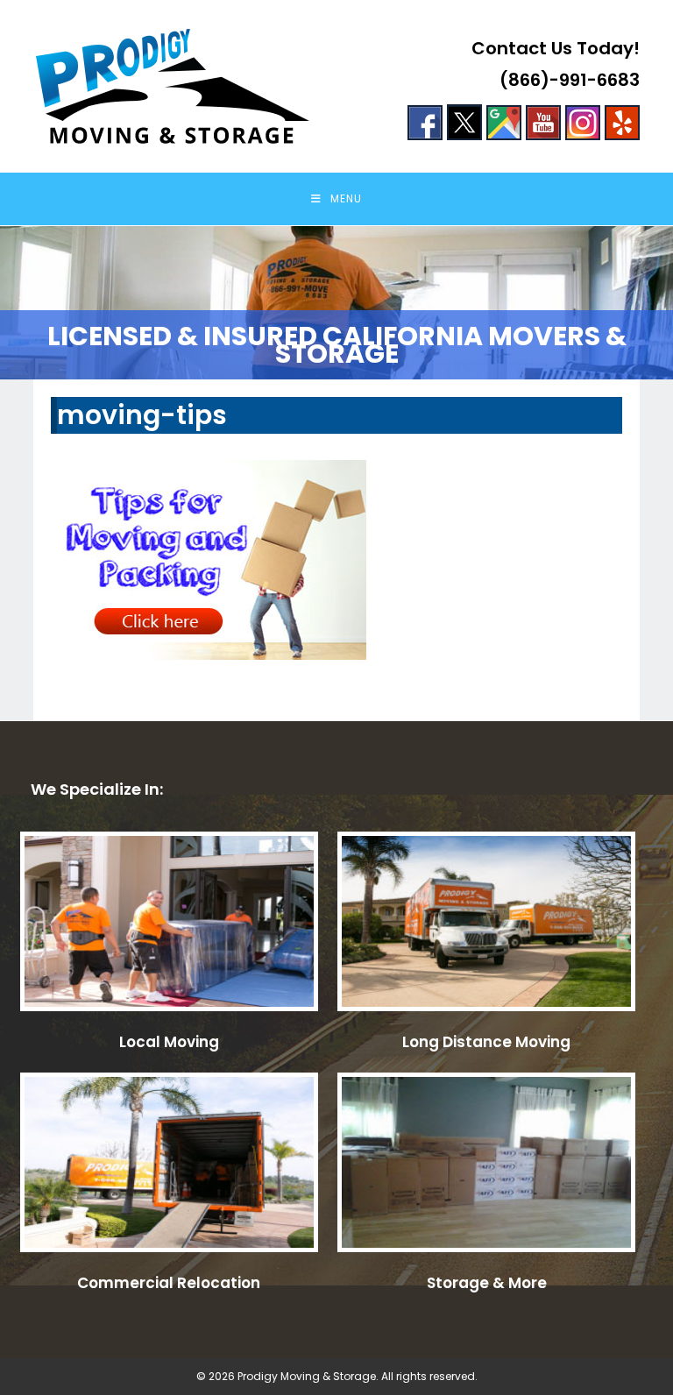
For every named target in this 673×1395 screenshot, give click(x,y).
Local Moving (169, 1041)
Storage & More (487, 1282)
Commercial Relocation (168, 1282)
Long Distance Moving (486, 1041)
